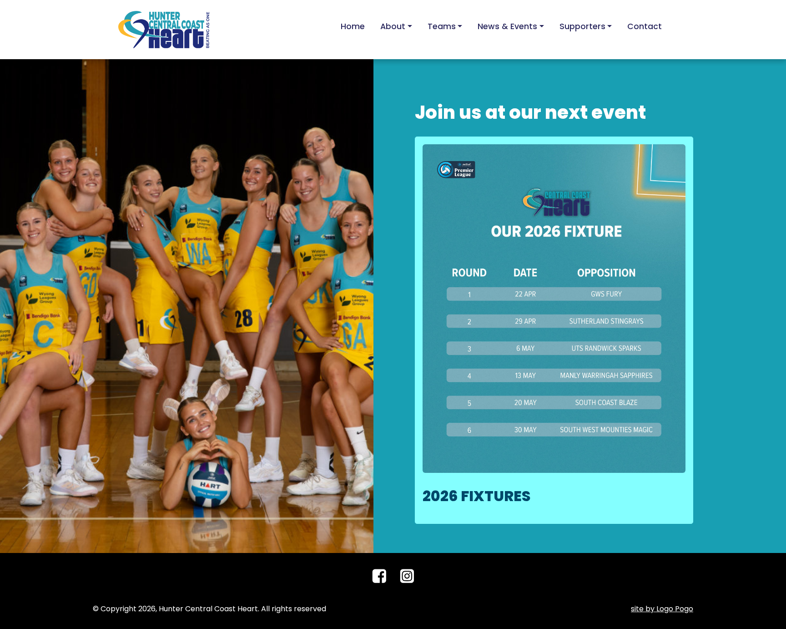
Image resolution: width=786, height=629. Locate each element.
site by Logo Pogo (662, 609)
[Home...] (163, 29)
